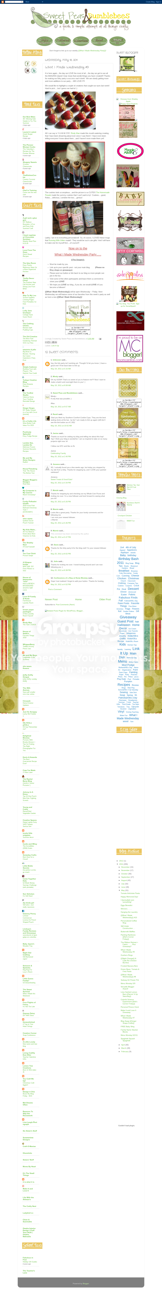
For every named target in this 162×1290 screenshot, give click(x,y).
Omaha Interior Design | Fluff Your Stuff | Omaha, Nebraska (29, 1232)
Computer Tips (132, 583)
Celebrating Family (58, 453)
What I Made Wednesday (128, 716)
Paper (121, 675)
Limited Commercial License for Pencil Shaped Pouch (29, 919)
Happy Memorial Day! (129, 897)
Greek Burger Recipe (28, 135)
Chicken (121, 578)
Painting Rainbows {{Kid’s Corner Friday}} (128, 937)
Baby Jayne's (28, 944)
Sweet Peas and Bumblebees (65, 393)
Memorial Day (132, 658)
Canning (125, 576)
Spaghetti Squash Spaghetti (128, 1040)
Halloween (123, 624)
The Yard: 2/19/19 (29, 625)
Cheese (135, 575)
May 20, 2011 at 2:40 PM (61, 456)
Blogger (86, 1284)
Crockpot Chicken (125, 516)
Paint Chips (123, 672)
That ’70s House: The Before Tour (29, 472)
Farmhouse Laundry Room (28, 602)
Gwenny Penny (29, 914)
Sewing (124, 692)
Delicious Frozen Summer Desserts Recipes (29, 449)
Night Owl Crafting (27, 954)
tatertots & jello (29, 350)
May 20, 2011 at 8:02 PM (61, 554)
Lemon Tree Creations (28, 1067)
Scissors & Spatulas (27, 967)
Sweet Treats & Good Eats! (61, 479)
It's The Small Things (28, 1174)
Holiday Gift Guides (30, 1262)
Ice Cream (132, 629)
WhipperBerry (29, 644)
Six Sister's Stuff (30, 1131)
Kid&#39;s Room (132, 641)
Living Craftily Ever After (29, 1054)
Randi (55, 414)
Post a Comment (55, 589)
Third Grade (126, 704)
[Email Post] (99, 339)
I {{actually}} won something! (127, 901)
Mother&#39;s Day (125, 667)
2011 (121, 864)
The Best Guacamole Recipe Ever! (30, 761)
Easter (124, 595)
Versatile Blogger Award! (127, 988)
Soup (122, 695)
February (125, 1052)
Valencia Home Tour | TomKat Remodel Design (29, 399)
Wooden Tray (28, 946)
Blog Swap (129, 563)
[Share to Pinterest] (56, 342)
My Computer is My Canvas (29, 492)
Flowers (135, 609)
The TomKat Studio (28, 394)
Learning (128, 649)
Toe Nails (135, 704)
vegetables (132, 709)
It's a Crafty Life (29, 421)
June (123, 887)
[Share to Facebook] (53, 342)
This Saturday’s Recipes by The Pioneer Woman (28, 151)
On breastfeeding (29, 983)
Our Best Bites (29, 117)
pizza (136, 677)
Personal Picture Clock (130, 1007)
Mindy (55, 376)
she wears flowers (27, 667)
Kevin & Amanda (30, 757)
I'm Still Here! (28, 896)
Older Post (105, 599)
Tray (128, 707)
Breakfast (124, 570)
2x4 (122, 547)
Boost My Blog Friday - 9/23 (28, 1095)
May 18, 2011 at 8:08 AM (61, 385)
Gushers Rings (127, 955)
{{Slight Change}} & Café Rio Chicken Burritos (129, 961)
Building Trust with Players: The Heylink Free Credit (30, 371)
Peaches (134, 675)
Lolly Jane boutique (27, 312)
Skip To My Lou (29, 295)
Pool (129, 679)
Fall (121, 600)
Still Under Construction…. (128, 927)
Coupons (129, 586)
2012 (121, 861)
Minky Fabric (133, 662)
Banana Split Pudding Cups (28, 329)
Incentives (123, 631)
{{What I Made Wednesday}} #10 (129, 916)
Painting (133, 672)
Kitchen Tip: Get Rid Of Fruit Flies (133, 487)
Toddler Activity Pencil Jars (28, 648)
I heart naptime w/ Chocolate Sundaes (29, 237)
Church (123, 581)
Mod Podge (128, 665)
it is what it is (28, 1182)
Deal (124, 589)
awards (133, 553)
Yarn (131, 721)
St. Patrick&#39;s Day (127, 696)
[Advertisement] (129, 1070)
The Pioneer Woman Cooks (29, 146)
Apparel (122, 550)
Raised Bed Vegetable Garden (29, 812)
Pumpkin (128, 681)
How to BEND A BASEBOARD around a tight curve (28, 587)
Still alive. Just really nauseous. (29, 906)
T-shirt (128, 702)
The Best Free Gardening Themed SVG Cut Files (30, 341)
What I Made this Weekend (29, 995)
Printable (136, 679)
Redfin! (25, 462)
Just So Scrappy (30, 712)
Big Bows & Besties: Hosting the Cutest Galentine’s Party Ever (29, 356)
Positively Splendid (27, 433)
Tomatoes (121, 707)
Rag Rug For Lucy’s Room (27, 971)
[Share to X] (51, 342)
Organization (126, 670)
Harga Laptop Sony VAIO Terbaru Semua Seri (30, 824)
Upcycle (135, 707)
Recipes (124, 685)
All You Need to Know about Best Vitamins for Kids (29, 534)
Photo (120, 677)
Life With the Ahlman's (28, 1198)
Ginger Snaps (29, 408)
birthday (132, 555)
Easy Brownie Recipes (28, 385)
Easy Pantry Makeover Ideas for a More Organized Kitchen (30, 268)
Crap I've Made (29, 770)
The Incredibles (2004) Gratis (28, 847)
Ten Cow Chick (29, 553)
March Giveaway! (29, 495)
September (126, 877)
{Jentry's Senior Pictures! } (28, 784)
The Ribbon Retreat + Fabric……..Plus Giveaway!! (129, 944)
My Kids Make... (29, 530)
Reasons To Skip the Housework (28, 1114)
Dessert (133, 588)
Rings (124, 688)
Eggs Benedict (126, 905)
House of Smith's (27, 632)
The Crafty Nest (29, 1206)
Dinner (123, 592)
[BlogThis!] (48, 342)
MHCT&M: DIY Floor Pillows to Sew (28, 569)
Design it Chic (29, 1092)
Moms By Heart (29, 1167)
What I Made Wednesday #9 (128, 951)
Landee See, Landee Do (28, 444)
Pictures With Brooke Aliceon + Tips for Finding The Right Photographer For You (29, 745)
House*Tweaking (30, 469)
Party (127, 675)
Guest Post (125, 621)
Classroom (132, 581)
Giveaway (128, 617)
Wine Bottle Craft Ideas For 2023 (29, 424)
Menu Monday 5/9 (128, 983)
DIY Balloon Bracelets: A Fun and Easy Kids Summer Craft (29, 225)
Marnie (56, 509)
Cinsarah (27, 701)
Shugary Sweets (30, 162)
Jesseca (56, 464)
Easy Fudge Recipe (30, 436)
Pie (125, 677)
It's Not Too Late (29, 1007)
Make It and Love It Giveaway (128, 1011)
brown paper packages (28, 611)
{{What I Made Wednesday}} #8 (128, 976)
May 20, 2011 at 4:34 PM (61, 483)
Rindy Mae (75, 133)
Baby (123, 555)
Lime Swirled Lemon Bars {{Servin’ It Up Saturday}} (129, 994)
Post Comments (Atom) (65, 605)
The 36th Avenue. (26, 689)
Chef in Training (30, 190)
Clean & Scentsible (27, 1221)
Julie (56, 561)
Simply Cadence (30, 367)
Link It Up (55, 346)
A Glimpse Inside (27, 563)
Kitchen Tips (132, 645)
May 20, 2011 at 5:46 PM (61, 523)
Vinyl (121, 711)
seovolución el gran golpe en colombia (30, 936)
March (124, 1048)
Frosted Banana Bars (129, 966)
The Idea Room (29, 263)
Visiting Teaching (132, 712)
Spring (130, 695)
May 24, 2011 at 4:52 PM (61, 584)
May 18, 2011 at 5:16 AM (61, 369)
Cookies (121, 586)
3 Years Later (28, 772)
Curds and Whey (30, 844)
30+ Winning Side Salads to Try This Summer (29, 121)
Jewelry (122, 636)
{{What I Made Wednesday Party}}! (92, 51)
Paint (135, 670)
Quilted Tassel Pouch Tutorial (28, 522)
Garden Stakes (128, 611)
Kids (122, 644)
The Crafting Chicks (28, 325)
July (123, 884)
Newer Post (51, 599)
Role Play (131, 688)
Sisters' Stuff (28, 1160)
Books (126, 566)
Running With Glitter (57, 240)
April (123, 1045)
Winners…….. (126, 909)
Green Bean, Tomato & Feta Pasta (130, 970)
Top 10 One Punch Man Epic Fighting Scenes (29, 798)
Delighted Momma (27, 737)
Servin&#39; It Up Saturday (128, 690)
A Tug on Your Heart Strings (28, 1025)
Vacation (123, 709)
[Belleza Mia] (136, 120)
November (125, 870)
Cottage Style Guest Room (28, 316)
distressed (132, 592)
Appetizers (132, 550)
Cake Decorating (125, 573)
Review (135, 685)
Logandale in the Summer (29, 658)
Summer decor (28, 837)
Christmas (133, 578)
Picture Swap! (28, 555)
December (125, 867)
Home (78, 599)
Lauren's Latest (29, 132)
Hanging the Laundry (129, 912)
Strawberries (132, 700)
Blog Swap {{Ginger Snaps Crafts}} (128, 1022)
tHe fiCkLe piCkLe (27, 724)
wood (125, 721)
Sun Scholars (28, 894)
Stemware (122, 700)
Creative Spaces (30, 820)
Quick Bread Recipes (27, 255)
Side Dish (133, 692)
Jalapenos (131, 633)
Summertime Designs (28, 1139)
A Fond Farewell (29, 547)
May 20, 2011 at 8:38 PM (61, 570)
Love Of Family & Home (29, 598)
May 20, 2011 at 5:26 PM (61, 502)
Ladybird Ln (28, 1213)
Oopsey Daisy (29, 1013)
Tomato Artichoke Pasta (130, 893)
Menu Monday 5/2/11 (129, 1035)
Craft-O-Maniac (29, 1146)
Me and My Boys (30, 655)
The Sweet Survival (27, 991)
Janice (55, 433)
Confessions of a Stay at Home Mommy (71, 578)
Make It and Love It (28, 1190)
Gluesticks (27, 1153)
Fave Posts (123, 603)
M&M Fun (131, 521)
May (123, 890)
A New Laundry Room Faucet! (28, 615)
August (124, 880)
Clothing (122, 583)
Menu (122, 661)
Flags (127, 609)
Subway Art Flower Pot (130, 980)
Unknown (57, 360)
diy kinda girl (28, 903)
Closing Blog (121, 498)
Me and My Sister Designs (29, 459)
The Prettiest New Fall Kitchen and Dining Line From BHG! (29, 285)
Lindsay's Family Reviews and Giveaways (29, 931)
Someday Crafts (29, 855)
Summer (121, 702)
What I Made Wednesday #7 (128, 1017)
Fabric (132, 594)
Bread (132, 568)
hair (137, 621)
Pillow (130, 677)
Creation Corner (29, 1033)
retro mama (27, 519)
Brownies (134, 571)
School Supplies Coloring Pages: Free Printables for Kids (29, 301)
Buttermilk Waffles (128, 932)
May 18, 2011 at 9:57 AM (61, 407)
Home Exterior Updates (28, 704)
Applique (125, 552)
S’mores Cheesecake (27, 165)
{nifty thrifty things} (28, 676)
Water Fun (123, 715)
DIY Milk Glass (28, 1015)
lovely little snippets (27, 834)
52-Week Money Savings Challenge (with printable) (29, 885)
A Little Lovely (29, 1042)
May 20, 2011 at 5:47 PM (61, 537)
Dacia (56, 545)
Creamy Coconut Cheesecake (29, 180)
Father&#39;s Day (131, 601)
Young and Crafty (27, 808)
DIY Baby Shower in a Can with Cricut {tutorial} (30, 412)
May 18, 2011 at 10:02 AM (61, 426)
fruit (119, 611)
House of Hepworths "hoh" (27, 579)
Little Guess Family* (28, 980)
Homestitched (29, 1022)
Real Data (26, 484)
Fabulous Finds (128, 597)
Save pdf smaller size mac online (29, 693)
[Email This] (46, 342)
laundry (120, 649)
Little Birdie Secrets (28, 867)
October (124, 874)
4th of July (131, 547)
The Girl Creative (30, 337)
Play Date (121, 679)
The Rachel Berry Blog (28, 780)
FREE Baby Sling (127, 1027)
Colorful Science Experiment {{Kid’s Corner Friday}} (129, 1002)
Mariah (56, 490)
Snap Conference (29, 1035)
